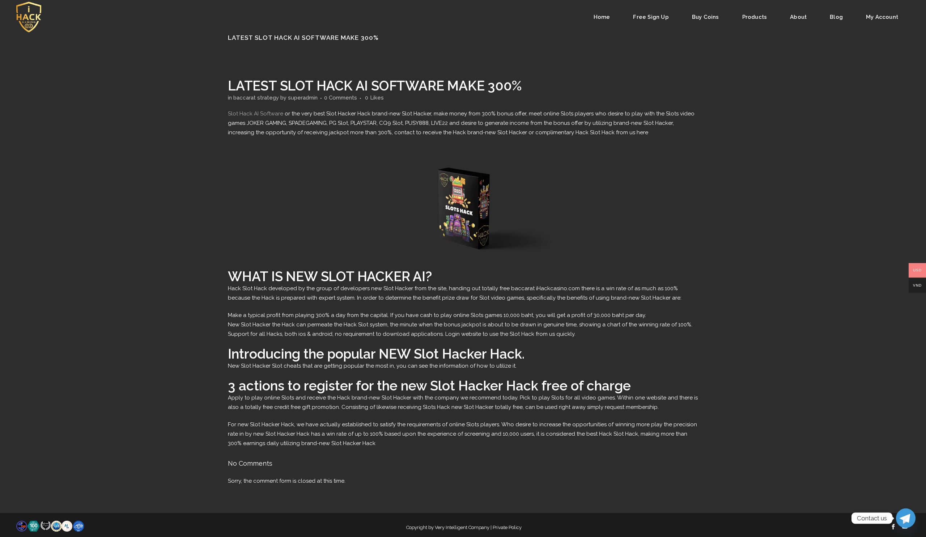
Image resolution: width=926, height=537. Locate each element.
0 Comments (340, 97)
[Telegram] (906, 518)
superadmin (303, 97)
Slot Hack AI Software (255, 113)
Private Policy (507, 527)
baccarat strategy (256, 97)
